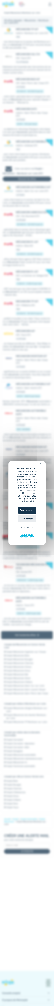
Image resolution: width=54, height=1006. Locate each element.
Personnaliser (27, 527)
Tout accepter (27, 510)
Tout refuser (27, 518)
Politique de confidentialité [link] (27, 535)
